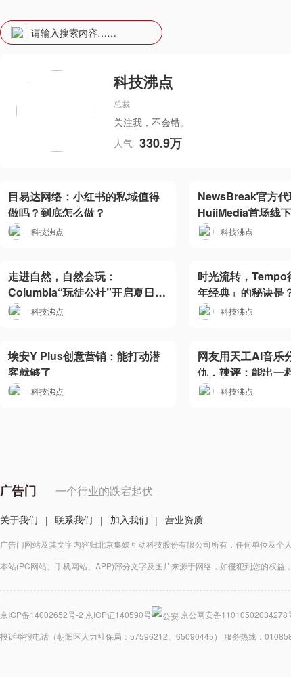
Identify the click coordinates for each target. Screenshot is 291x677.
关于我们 (19, 519)
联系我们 (74, 519)
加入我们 (129, 519)
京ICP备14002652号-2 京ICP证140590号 (76, 614)
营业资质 (184, 519)
